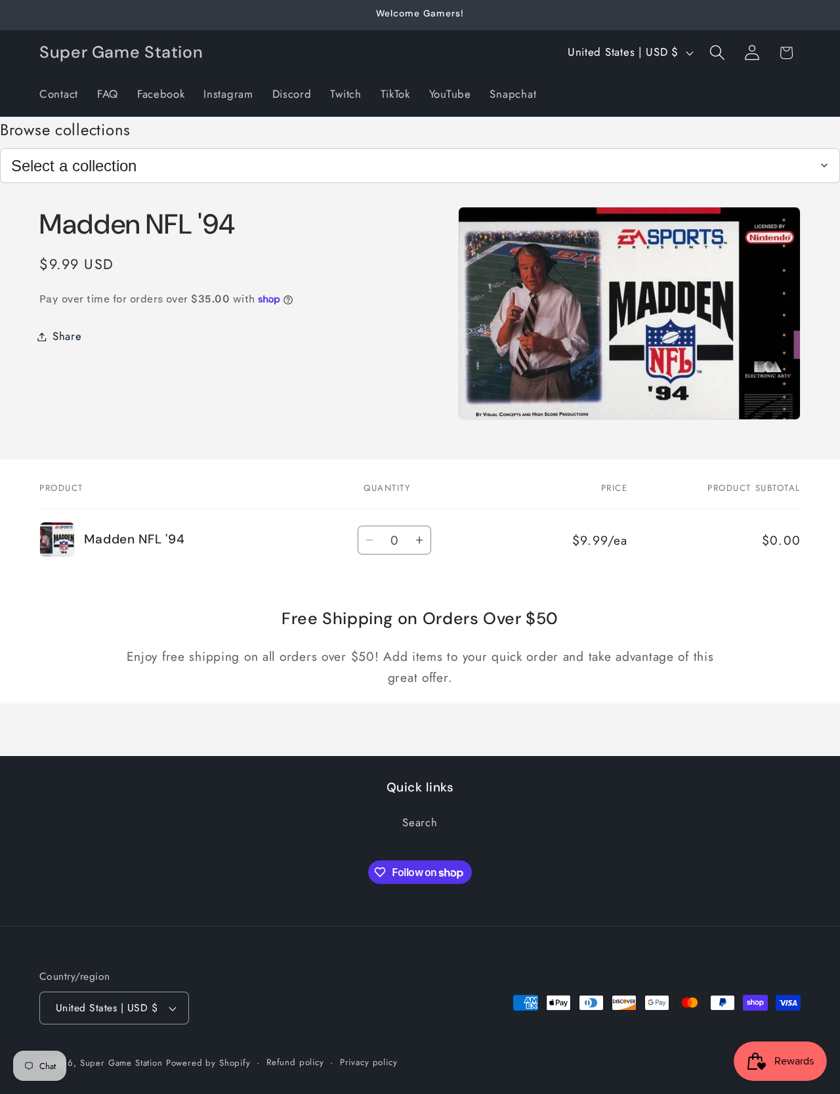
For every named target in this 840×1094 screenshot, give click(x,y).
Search (419, 823)
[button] (717, 52)
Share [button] (67, 336)
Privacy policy (369, 1062)
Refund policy (295, 1062)
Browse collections (65, 129)
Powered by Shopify (208, 1063)
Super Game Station (121, 1063)
